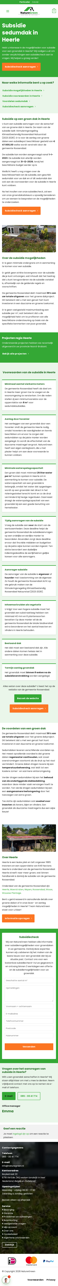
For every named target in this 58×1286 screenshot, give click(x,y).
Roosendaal (39, 889)
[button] (7, 11)
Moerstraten (16, 889)
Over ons (8, 1230)
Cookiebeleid (10, 1234)
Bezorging (8, 1209)
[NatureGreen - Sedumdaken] (29, 12)
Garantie (8, 1213)
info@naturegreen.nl (13, 1165)
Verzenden (29, 1046)
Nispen (28, 889)
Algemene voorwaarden (16, 1237)
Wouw (49, 889)
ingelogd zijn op (21, 1133)
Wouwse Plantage (11, 893)
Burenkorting (10, 1220)
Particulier (25, 2)
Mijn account (10, 1227)
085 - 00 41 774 (10, 1156)
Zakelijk (35, 2)
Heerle (5, 889)
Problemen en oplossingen (17, 1216)
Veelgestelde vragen (14, 1223)
